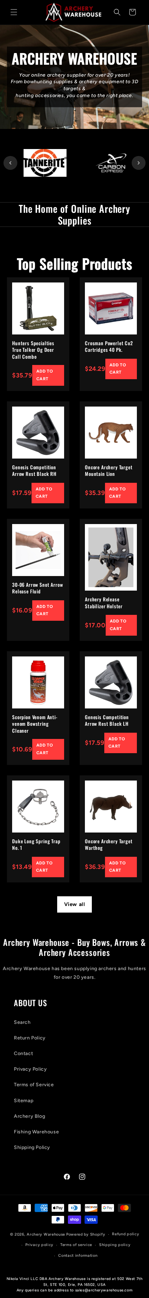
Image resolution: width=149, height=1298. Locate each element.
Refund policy (125, 1234)
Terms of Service (34, 1085)
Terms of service (76, 1245)
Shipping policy (115, 1245)
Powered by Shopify (85, 1234)
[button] (13, 12)
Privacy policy (39, 1245)
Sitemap (23, 1101)
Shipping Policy (32, 1147)
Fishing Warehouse (36, 1132)
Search (22, 1022)
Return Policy (30, 1038)
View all (74, 904)
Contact (23, 1053)
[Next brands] (139, 163)
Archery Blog (29, 1116)
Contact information (77, 1255)
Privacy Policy (30, 1069)
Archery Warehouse (46, 1234)
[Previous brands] (10, 163)
